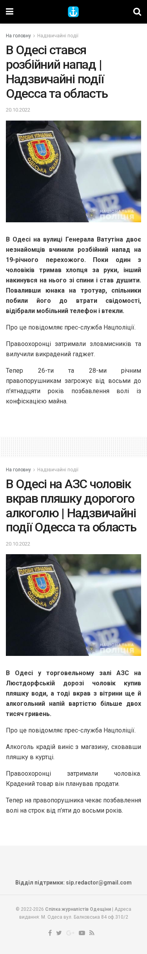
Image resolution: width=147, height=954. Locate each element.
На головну (18, 35)
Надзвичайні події (57, 35)
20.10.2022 (18, 110)
